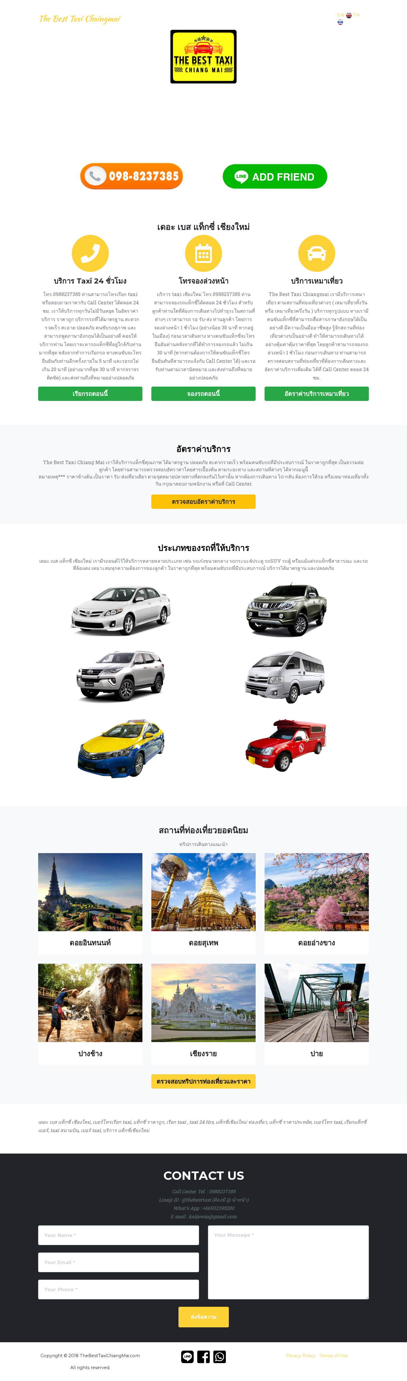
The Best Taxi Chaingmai (78, 18)
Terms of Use (333, 1355)
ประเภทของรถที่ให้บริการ (220, 18)
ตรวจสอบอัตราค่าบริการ (203, 501)
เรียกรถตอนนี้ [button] (90, 393)
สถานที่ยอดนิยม (269, 18)
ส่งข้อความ (204, 1317)
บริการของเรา (139, 18)
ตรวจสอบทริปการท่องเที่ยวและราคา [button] (204, 1081)
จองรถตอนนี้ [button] (203, 393)
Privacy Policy (301, 1355)
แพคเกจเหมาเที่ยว (308, 18)
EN (340, 15)
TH (356, 15)
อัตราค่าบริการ (172, 18)
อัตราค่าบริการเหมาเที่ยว (317, 393)
